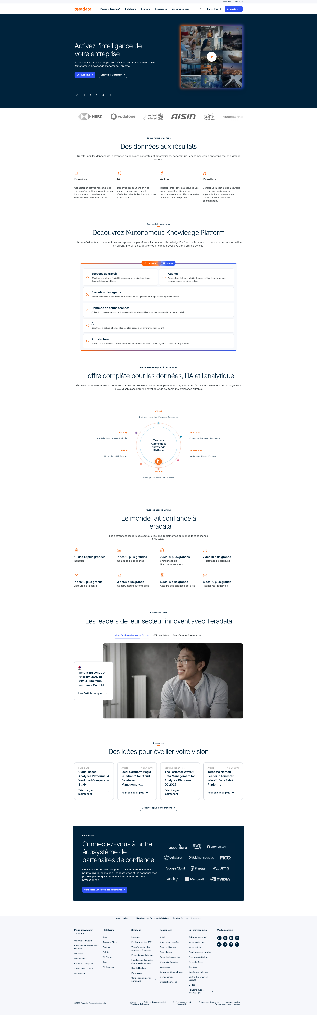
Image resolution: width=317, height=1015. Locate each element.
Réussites (78, 953)
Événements (196, 918)
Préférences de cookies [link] (209, 1002)
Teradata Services (180, 918)
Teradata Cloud (110, 942)
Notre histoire (195, 947)
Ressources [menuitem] (161, 9)
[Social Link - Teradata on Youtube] (219, 944)
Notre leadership (196, 942)
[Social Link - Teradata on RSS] (237, 944)
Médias (192, 985)
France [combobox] (237, 2)
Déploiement (80, 973)
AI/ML (163, 937)
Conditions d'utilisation (139, 1004)
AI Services (108, 967)
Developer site (166, 977)
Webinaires (165, 967)
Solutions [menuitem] (145, 9)
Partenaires (136, 973)
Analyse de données (169, 942)
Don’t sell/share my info (182, 1002)
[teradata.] (83, 9)
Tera (105, 962)
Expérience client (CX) (141, 942)
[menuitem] (200, 9)
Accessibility (182, 1004)
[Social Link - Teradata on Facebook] (225, 944)
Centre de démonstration (171, 972)
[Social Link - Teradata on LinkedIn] (219, 938)
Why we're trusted (83, 940)
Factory (106, 947)
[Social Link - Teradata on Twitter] (237, 938)
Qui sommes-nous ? (198, 937)
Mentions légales (233, 1002)
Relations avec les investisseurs (197, 991)
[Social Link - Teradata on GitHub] (225, 938)
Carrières (193, 967)
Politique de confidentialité (155, 1002)
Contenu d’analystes (83, 963)
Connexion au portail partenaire (141, 979)
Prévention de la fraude (142, 955)
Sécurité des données (170, 957)
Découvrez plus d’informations (157, 808)
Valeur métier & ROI (83, 968)
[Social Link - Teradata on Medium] (231, 938)
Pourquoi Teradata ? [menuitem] (110, 9)
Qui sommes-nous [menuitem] (180, 9)
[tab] (84, 95)
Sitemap (133, 1002)
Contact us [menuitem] (232, 9)
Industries (136, 937)
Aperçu (106, 937)
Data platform (166, 952)
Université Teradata (169, 962)
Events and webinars (198, 972)
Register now (83, 75)
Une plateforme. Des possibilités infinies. (152, 918)
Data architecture (168, 947)
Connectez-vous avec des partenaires (103, 889)
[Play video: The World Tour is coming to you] (212, 57)
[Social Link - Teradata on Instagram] (231, 944)
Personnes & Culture (198, 957)
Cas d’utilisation (138, 968)
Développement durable (200, 952)
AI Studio (107, 957)
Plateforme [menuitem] (130, 9)
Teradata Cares (196, 962)
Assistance (227, 2)
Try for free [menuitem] (212, 9)
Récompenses (81, 958)
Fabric (106, 952)
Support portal (167, 982)
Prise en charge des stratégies (227, 1004)
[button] (173, 681)
